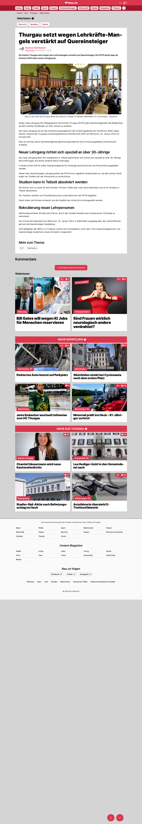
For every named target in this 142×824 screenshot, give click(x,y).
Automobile (88, 555)
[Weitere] (124, 8)
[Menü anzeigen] (125, 2)
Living (41, 551)
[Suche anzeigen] (121, 2)
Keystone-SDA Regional (35, 48)
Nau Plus (64, 532)
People (108, 528)
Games (86, 532)
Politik (41, 528)
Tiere (40, 555)
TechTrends (110, 555)
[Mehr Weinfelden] (71, 339)
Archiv (63, 536)
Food (18, 555)
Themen (42, 536)
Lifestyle (19, 536)
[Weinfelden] (71, 18)
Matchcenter (88, 528)
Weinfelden (45, 13)
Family (108, 551)
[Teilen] (110, 817)
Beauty (18, 559)
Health (18, 551)
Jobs (46, 582)
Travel (63, 555)
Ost (26, 13)
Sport (63, 528)
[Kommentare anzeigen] (119, 817)
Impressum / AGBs (80, 582)
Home (19, 13)
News (18, 528)
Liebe (63, 551)
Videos (41, 532)
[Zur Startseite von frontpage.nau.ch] (71, 3)
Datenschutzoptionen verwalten (103, 582)
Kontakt (54, 582)
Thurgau (33, 13)
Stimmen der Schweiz (114, 532)
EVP (45, 229)
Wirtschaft (20, 532)
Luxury (86, 551)
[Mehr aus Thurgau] (71, 429)
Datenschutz (65, 582)
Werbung (30, 582)
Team (39, 582)
